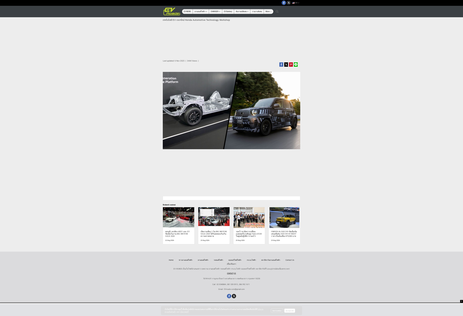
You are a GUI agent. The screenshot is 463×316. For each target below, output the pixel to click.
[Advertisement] (231, 41)
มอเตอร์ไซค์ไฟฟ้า (235, 260)
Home (171, 260)
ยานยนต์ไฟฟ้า (200, 11)
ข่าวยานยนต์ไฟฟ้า (186, 260)
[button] (277, 11)
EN (296, 3)
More (268, 11)
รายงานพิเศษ (257, 11)
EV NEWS (187, 11)
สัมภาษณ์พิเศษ (241, 11)
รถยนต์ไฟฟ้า (218, 260)
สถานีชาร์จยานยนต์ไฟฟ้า (270, 260)
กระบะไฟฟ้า (251, 260)
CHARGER (215, 11)
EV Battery (228, 11)
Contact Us (290, 260)
